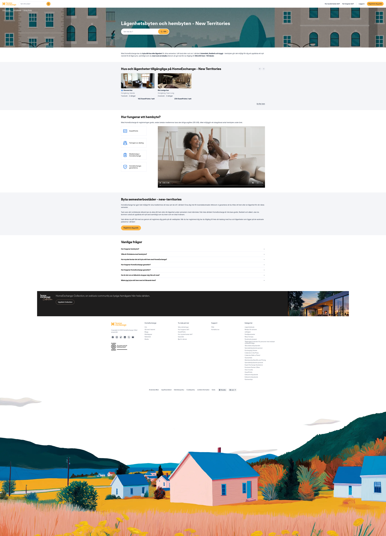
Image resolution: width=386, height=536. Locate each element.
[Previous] (260, 68)
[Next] (263, 68)
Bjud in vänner (182, 339)
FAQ (212, 327)
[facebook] (112, 337)
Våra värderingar (183, 327)
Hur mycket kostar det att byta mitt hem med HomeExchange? (144, 259)
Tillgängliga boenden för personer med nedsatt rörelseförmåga (260, 342)
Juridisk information (203, 390)
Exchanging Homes (251, 350)
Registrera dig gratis (375, 4)
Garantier (181, 337)
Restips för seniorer (251, 329)
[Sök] (48, 4)
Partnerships (249, 379)
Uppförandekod (166, 390)
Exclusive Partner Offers (252, 367)
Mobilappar (148, 334)
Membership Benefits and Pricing (255, 360)
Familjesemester (250, 334)
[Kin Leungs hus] (174, 86)
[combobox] (35, 3)
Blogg (146, 332)
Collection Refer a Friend (252, 355)
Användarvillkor (154, 390)
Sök (164, 32)
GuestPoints (182, 332)
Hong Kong (27, 10)
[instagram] (116, 337)
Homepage (6, 10)
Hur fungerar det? (348, 4)
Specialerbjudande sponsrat (254, 362)
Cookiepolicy (190, 390)
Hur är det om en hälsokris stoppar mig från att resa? (140, 275)
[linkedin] (124, 337)
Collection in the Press (252, 353)
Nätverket (148, 337)
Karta (213, 390)
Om (146, 327)
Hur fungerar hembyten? (130, 249)
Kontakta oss (215, 329)
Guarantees (248, 358)
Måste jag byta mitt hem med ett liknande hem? (138, 280)
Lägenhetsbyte (249, 327)
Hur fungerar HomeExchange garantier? (136, 265)
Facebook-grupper (251, 339)
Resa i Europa (249, 337)
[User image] (151, 85)
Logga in (361, 4)
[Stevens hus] (138, 86)
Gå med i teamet (150, 329)
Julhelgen (248, 332)
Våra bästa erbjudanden (252, 345)
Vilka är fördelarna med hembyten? (134, 254)
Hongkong (17, 10)
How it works (249, 370)
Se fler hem (261, 104)
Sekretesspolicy (179, 390)
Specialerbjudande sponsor (254, 348)
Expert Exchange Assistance (254, 365)
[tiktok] (120, 337)
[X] (128, 337)
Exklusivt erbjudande (251, 374)
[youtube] (132, 337)
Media (147, 339)
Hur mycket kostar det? (332, 4)
